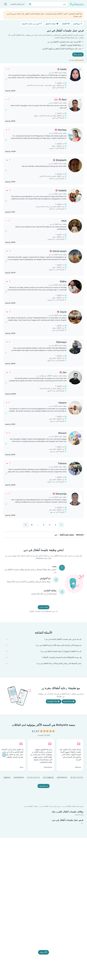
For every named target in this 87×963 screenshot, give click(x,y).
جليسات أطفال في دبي (31, 806)
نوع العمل (76, 24)
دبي (82, 823)
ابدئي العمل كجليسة (17, 4)
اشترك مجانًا (78, 54)
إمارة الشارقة (79, 815)
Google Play (52, 701)
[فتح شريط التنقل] (5, 4)
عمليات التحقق (51, 24)
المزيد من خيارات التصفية (31, 24)
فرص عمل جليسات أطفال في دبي (72, 806)
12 (31, 525)
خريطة (42, 952)
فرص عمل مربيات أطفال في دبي (49, 806)
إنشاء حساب (43, 607)
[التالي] (26, 524)
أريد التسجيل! (43, 786)
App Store (67, 701)
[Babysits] (77, 4)
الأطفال (65, 24)
